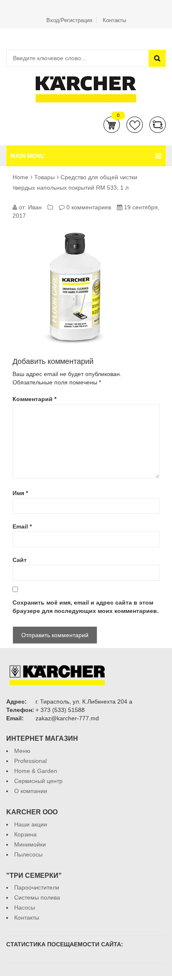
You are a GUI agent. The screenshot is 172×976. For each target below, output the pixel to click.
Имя (20, 493)
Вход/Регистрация (69, 20)
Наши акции (30, 824)
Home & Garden (35, 771)
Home (20, 177)
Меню (22, 750)
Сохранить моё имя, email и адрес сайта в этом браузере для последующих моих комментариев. (86, 606)
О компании (30, 791)
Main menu (27, 155)
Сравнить (157, 125)
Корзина (112, 125)
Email (22, 526)
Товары (44, 177)
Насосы (24, 907)
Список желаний (134, 125)
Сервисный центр (38, 781)
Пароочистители (36, 887)
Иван (35, 207)
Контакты (114, 20)
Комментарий (34, 399)
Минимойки (30, 844)
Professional (30, 760)
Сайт (20, 560)
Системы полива (37, 897)
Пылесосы (28, 854)
